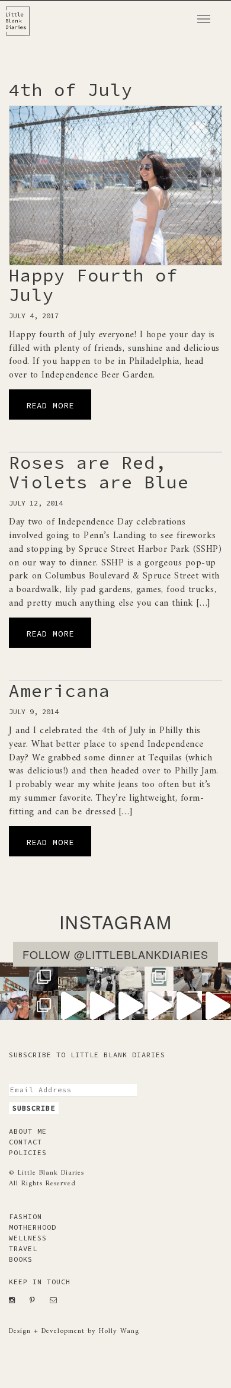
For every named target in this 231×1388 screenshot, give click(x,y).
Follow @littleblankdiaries (115, 954)
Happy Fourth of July (93, 285)
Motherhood (32, 1227)
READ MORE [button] (50, 405)
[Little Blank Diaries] (22, 15)
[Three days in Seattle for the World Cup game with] (14, 977)
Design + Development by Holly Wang (74, 1331)
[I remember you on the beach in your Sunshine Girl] (130, 1005)
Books (21, 1259)
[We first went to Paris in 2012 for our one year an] (216, 1005)
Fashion (25, 1216)
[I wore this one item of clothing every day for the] (188, 1005)
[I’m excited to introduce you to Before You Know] (159, 977)
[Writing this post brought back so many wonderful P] (72, 977)
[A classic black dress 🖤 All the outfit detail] (216, 977)
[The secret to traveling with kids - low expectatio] (101, 977)
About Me (28, 1131)
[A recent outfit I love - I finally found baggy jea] (43, 1005)
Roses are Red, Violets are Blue (99, 472)
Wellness (28, 1237)
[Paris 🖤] (159, 1005)
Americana (59, 690)
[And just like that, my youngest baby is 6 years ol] (43, 977)
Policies (28, 1152)
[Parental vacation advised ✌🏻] (14, 1005)
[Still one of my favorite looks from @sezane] (101, 1005)
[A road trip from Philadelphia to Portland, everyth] (130, 977)
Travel (23, 1248)
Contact (25, 1141)
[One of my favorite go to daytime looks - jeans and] (188, 977)
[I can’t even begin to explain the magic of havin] (72, 1005)
